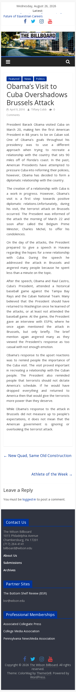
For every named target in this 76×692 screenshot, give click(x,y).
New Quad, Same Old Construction (37, 455)
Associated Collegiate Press (22, 624)
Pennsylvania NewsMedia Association (29, 638)
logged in (29, 499)
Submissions (12, 563)
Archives (9, 570)
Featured (14, 79)
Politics (40, 79)
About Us (10, 555)
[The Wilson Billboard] (38, 34)
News (27, 79)
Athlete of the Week (52, 474)
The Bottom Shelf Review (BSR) (25, 593)
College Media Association (21, 631)
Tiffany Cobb (39, 109)
